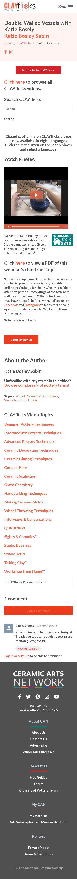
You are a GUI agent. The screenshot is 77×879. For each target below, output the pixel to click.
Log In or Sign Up (16, 656)
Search (9, 119)
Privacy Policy (38, 848)
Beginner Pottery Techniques (29, 424)
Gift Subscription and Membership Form (38, 822)
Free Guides (38, 777)
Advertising (38, 745)
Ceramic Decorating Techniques (31, 450)
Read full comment (28, 648)
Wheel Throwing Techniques (37, 396)
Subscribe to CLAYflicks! (38, 70)
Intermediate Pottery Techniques (32, 432)
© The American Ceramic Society (38, 868)
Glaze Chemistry (18, 484)
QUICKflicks (14, 528)
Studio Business (17, 545)
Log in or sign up (21, 339)
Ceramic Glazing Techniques (28, 458)
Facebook (11, 305)
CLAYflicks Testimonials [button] (24, 582)
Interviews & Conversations (28, 519)
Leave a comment (38, 610)
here (20, 263)
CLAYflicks (24, 43)
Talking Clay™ (15, 562)
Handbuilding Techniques (25, 493)
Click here (14, 82)
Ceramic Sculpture (19, 476)
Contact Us (38, 739)
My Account (38, 816)
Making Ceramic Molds (23, 502)
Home (8, 43)
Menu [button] (62, 6)
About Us (38, 732)
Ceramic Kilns (16, 467)
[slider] (36, 226)
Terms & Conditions (38, 854)
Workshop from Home (20, 400)
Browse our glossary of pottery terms (36, 385)
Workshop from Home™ (24, 571)
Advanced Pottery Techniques (30, 441)
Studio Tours (15, 554)
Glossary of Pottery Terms (38, 790)
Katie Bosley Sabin (26, 35)
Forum (38, 784)
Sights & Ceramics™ (20, 536)
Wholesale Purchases (38, 752)
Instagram (32, 305)
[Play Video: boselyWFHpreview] (36, 195)
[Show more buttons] (65, 226)
